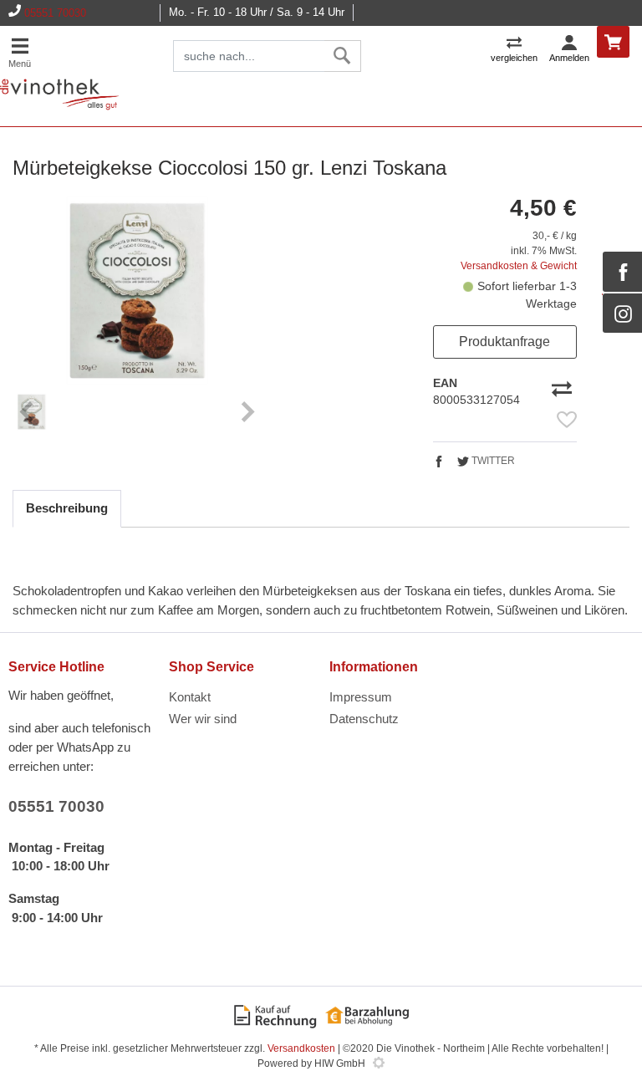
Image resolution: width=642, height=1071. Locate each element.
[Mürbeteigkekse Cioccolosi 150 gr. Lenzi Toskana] (137, 290)
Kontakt (190, 697)
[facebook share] (439, 463)
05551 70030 (55, 13)
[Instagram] (623, 313)
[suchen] (342, 56)
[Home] (59, 95)
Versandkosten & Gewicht (519, 266)
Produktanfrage (504, 341)
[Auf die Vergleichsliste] (564, 387)
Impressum (360, 697)
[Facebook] (623, 271)
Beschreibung (67, 508)
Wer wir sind (203, 718)
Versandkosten (301, 1048)
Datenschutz (364, 718)
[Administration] (379, 1063)
